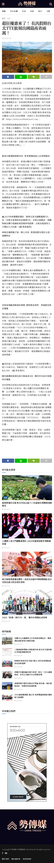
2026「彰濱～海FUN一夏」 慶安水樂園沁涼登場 (24, 617)
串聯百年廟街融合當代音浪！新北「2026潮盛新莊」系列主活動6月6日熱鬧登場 (33, 673)
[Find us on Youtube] (6, 853)
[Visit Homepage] (27, 4)
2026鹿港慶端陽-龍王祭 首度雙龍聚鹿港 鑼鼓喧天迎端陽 (33, 696)
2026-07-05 (6, 509)
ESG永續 (14, 11)
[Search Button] (50, 4)
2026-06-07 (19, 701)
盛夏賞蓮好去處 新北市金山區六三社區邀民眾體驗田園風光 (27, 504)
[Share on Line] (21, 77)
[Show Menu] (3, 4)
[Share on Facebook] (8, 77)
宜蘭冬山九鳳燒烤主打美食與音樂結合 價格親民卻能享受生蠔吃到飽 (32, 639)
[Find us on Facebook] (2, 853)
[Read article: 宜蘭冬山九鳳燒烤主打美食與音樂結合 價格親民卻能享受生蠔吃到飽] (7, 640)
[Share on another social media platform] (46, 77)
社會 (32, 11)
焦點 (4, 11)
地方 (40, 11)
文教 (48, 11)
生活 (24, 11)
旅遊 (8, 18)
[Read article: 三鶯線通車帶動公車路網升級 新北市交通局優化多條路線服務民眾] (7, 652)
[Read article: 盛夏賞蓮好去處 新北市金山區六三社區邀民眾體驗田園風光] (27, 487)
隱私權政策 (16, 859)
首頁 (3, 18)
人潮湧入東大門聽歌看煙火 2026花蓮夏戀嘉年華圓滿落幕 (26, 542)
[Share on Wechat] (34, 77)
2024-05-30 (6, 38)
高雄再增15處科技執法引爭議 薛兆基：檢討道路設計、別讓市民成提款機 (33, 684)
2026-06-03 (19, 689)
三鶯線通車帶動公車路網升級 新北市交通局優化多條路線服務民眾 (33, 650)
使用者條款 (27, 859)
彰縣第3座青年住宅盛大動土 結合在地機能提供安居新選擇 (32, 662)
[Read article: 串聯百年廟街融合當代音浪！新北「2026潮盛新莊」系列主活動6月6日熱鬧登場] (7, 674)
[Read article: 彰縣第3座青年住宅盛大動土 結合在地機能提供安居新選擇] (7, 663)
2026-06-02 (19, 678)
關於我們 (5, 859)
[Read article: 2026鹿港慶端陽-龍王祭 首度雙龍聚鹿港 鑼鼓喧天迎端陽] (7, 697)
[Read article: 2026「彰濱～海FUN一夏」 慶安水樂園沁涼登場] (27, 602)
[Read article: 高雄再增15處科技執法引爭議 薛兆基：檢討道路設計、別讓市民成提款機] (7, 686)
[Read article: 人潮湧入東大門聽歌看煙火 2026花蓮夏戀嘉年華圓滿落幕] (27, 525)
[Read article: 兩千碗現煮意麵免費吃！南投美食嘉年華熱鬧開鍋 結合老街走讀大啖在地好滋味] (27, 564)
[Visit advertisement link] (27, 762)
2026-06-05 (19, 644)
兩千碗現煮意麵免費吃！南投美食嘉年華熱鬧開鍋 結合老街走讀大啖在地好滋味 (27, 581)
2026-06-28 (19, 655)
